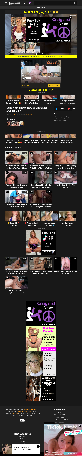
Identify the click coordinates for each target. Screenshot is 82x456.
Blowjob (22, 444)
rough (55, 116)
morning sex (57, 120)
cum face (71, 116)
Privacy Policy (59, 417)
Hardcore (23, 439)
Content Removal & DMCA (59, 420)
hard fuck (69, 118)
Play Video (42, 54)
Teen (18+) (22, 436)
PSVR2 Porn (24, 454)
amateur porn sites (26, 411)
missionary (62, 118)
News (59, 412)
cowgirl (56, 118)
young (59, 116)
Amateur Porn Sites (15, 454)
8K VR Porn (39, 454)
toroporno (64, 120)
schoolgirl (65, 116)
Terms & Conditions (59, 414)
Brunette (22, 441)
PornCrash (32, 454)
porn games (41, 7)
